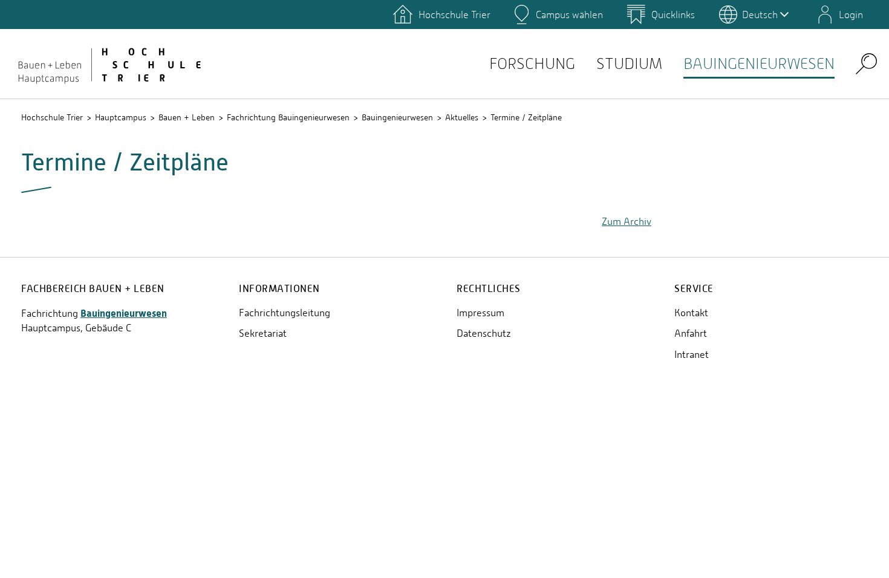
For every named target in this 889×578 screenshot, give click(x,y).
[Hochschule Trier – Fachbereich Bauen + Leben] (109, 63)
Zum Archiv (626, 221)
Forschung (532, 64)
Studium (629, 64)
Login (851, 14)
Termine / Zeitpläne (526, 117)
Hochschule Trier (52, 117)
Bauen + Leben (186, 117)
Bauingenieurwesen (759, 64)
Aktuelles (461, 117)
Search (866, 63)
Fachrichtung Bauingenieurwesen (288, 117)
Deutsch (760, 14)
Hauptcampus (120, 117)
